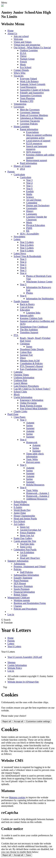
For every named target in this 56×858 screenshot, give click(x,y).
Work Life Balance (29, 81)
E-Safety (18, 507)
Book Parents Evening (31, 405)
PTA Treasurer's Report (31, 366)
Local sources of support (38, 140)
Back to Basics (27, 304)
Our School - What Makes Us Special (32, 47)
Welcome (18, 39)
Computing (31, 202)
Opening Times (21, 374)
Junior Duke (20, 513)
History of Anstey (22, 166)
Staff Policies (26, 572)
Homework (31, 442)
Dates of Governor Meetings (34, 115)
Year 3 (29, 180)
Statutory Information (17, 561)
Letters (17, 239)
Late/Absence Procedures (26, 386)
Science (30, 197)
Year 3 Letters (27, 242)
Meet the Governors (30, 109)
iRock (17, 394)
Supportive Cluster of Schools (34, 90)
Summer (30, 428)
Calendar (18, 372)
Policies (17, 569)
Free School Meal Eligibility (34, 408)
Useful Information (23, 397)
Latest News (20, 253)
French (23, 61)
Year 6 (29, 188)
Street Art (24, 527)
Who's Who (19, 73)
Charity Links (20, 411)
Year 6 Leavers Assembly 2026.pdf (24, 657)
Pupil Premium (21, 580)
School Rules (20, 501)
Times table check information (35, 455)
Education (25, 310)
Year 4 (29, 183)
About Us (12, 33)
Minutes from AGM (30, 360)
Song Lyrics (26, 546)
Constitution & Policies (31, 363)
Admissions (19, 563)
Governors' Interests (30, 112)
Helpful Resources (35, 484)
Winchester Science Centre (39, 281)
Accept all (18, 721)
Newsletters (19, 236)
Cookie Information (17, 665)
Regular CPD (26, 101)
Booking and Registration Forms (30, 603)
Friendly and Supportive (32, 92)
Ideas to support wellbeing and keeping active (39, 136)
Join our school (21, 36)
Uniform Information (24, 377)
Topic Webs (32, 459)
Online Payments (28, 403)
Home (10, 30)
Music (23, 64)
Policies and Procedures (25, 608)
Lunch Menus (20, 383)
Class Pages (19, 417)
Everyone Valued (28, 78)
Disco (23, 357)
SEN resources (33, 152)
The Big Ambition (29, 329)
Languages (31, 214)
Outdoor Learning (29, 50)
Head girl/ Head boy (30, 558)
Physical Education (35, 225)
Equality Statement (23, 577)
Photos (29, 293)
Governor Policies (29, 123)
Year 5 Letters (27, 247)
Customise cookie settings (38, 721)
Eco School (25, 67)
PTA (16, 335)
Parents (11, 171)
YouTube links (27, 544)
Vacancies (18, 75)
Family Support (21, 301)
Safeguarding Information (26, 575)
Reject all (6, 721)
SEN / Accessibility (29, 233)
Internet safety (27, 315)
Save (28, 855)
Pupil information (28, 163)
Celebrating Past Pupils (25, 549)
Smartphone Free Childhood (34, 326)
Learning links (33, 312)
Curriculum (19, 174)
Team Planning (27, 98)
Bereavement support (36, 160)
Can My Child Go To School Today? (32, 388)
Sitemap (11, 662)
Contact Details (21, 70)
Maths (29, 194)
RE (27, 231)
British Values (20, 594)
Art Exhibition (27, 552)
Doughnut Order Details (32, 349)
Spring (29, 425)
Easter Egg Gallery (23, 538)
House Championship (24, 515)
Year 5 (29, 185)
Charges (18, 606)
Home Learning (21, 126)
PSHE (29, 228)
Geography (31, 208)
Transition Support (29, 332)
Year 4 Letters (27, 245)
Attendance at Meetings (31, 118)
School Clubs (20, 391)
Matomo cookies (17, 797)
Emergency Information (31, 400)
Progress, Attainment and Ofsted (29, 566)
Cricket (23, 555)
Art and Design (33, 200)
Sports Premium (21, 589)
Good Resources (28, 87)
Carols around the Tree (25, 541)
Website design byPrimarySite (23, 681)
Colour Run (26, 352)
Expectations (32, 132)
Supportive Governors (31, 95)
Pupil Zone (12, 414)
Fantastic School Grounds (32, 84)
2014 (22, 168)
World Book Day (22, 510)
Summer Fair (26, 355)
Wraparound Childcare (18, 597)
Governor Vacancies (30, 121)
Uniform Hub (20, 380)
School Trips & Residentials (27, 256)
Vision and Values (22, 42)
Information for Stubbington (40, 298)
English (30, 191)
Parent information (29, 129)
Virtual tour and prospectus (27, 44)
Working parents (22, 600)
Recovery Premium (23, 586)
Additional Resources (36, 498)
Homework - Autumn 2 (37, 496)
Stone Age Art (27, 535)
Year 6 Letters (27, 250)
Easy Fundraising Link (31, 369)
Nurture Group (27, 59)
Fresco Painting (27, 532)
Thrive (23, 56)
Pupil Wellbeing (21, 504)
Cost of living (26, 307)
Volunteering (20, 104)
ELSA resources (34, 143)
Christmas (25, 343)
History (29, 211)
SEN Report (20, 583)
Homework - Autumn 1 (37, 493)
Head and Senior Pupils (25, 518)
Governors (19, 106)
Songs (29, 346)
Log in (10, 614)
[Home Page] (2, 5)
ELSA (23, 53)
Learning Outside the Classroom (36, 218)
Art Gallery (19, 524)
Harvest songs (33, 462)
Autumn (30, 422)
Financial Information (24, 592)
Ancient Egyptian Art (30, 529)
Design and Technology (38, 205)
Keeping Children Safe (31, 318)
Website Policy (14, 668)
